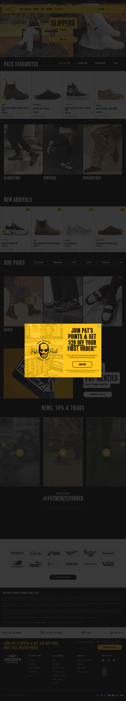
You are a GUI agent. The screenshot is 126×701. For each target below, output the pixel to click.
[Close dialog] (99, 326)
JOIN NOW (82, 364)
